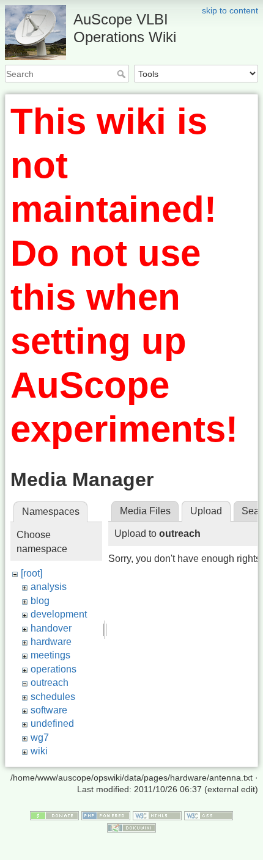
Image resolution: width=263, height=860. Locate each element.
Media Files (145, 511)
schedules (53, 696)
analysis (49, 586)
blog (40, 601)
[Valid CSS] (208, 815)
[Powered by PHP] (105, 815)
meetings (50, 655)
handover (51, 628)
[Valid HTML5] (157, 815)
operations (53, 669)
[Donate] (54, 815)
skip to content (230, 10)
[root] (31, 573)
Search (122, 74)
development (59, 614)
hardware (51, 641)
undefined (52, 723)
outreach (50, 682)
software (49, 710)
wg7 (40, 737)
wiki (39, 751)
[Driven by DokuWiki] (131, 827)
